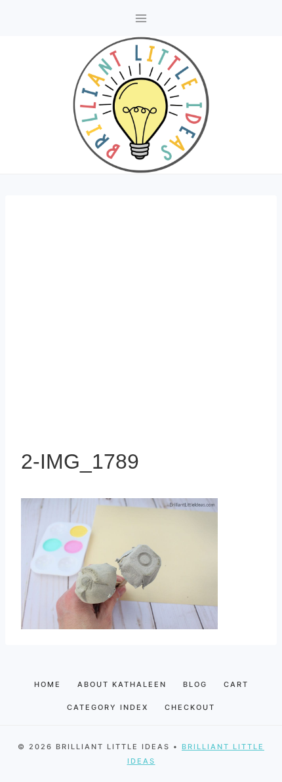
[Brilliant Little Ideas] (141, 105)
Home (47, 684)
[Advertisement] (141, 328)
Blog (195, 684)
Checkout (190, 707)
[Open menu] (141, 18)
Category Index (107, 707)
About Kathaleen (122, 684)
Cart (236, 684)
